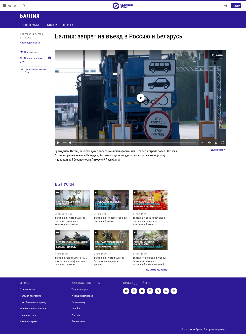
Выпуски (51, 25)
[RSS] (166, 291)
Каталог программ (30, 295)
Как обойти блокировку (33, 302)
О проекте (69, 25)
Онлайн (75, 308)
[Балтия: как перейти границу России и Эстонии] (111, 200)
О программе (31, 25)
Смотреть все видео (157, 269)
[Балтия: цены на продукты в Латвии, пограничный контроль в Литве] (150, 200)
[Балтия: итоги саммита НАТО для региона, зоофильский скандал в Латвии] (72, 240)
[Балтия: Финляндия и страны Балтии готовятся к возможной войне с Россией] (150, 240)
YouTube (76, 314)
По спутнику (78, 302)
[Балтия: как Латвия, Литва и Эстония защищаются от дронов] (111, 240)
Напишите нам (28, 314)
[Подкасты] (174, 291)
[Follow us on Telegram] (158, 291)
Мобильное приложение (33, 308)
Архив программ (29, 321)
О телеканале (27, 289)
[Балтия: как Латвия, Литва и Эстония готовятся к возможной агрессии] (72, 200)
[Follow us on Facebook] (126, 291)
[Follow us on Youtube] (142, 291)
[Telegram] (225, 5)
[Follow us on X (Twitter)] (134, 291)
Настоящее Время (30, 42)
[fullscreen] (222, 142)
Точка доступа (79, 289)
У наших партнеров (82, 295)
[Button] (29, 53)
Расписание (78, 321)
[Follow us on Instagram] (150, 291)
